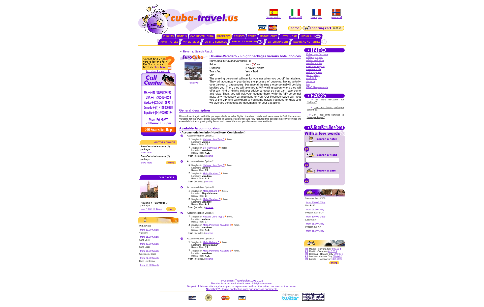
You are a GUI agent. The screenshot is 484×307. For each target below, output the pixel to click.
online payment (314, 72)
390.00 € (338, 254)
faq (308, 84)
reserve (193, 82)
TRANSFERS (307, 36)
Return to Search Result (198, 51)
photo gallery (313, 75)
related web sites (315, 60)
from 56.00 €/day (315, 209)
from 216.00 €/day (315, 202)
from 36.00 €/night (149, 251)
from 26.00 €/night (149, 237)
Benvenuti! (295, 17)
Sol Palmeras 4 (211, 148)
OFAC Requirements (317, 87)
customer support (315, 66)
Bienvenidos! (273, 17)
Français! (316, 17)
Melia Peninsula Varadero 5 (217, 225)
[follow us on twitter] (290, 299)
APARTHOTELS (169, 42)
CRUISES (239, 36)
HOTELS (182, 36)
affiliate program (314, 57)
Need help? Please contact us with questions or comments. (242, 289)
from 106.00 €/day (315, 216)
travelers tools (313, 69)
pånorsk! (336, 17)
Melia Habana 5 (211, 191)
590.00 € (336, 249)
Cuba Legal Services (317, 54)
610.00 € (332, 251)
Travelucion (242, 280)
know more (146, 152)
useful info (311, 78)
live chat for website (158, 71)
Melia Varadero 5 (211, 173)
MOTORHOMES (268, 36)
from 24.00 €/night (149, 258)
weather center (314, 63)
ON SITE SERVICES (216, 42)
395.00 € (337, 259)
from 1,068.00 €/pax (151, 209)
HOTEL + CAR (289, 36)
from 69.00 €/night (149, 265)
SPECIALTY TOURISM (244, 41)
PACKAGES (223, 36)
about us (310, 81)
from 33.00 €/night (149, 230)
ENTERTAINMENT (278, 42)
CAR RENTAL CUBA (202, 36)
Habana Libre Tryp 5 (213, 139)
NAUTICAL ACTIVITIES (306, 42)
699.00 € (337, 256)
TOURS (252, 36)
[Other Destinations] (324, 129)
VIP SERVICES (191, 42)
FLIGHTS (168, 36)
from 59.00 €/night (149, 244)
